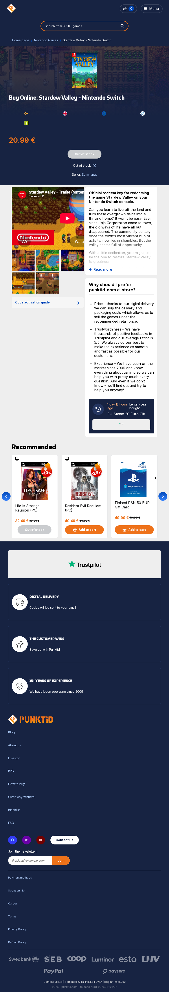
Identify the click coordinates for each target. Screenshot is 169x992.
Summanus (89, 174)
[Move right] (162, 496)
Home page (20, 40)
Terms (12, 916)
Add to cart (87, 530)
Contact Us (64, 840)
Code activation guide (32, 302)
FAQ (11, 823)
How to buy (16, 784)
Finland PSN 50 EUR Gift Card (132, 505)
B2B (11, 771)
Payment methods (20, 877)
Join (61, 860)
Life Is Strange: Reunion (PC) (27, 508)
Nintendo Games (46, 40)
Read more (103, 269)
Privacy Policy (17, 929)
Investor (14, 758)
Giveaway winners (21, 797)
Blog (11, 732)
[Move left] (6, 496)
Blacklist (14, 810)
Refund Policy (17, 942)
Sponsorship (16, 890)
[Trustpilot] (121, 424)
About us (14, 745)
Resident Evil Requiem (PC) (83, 508)
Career (12, 903)
